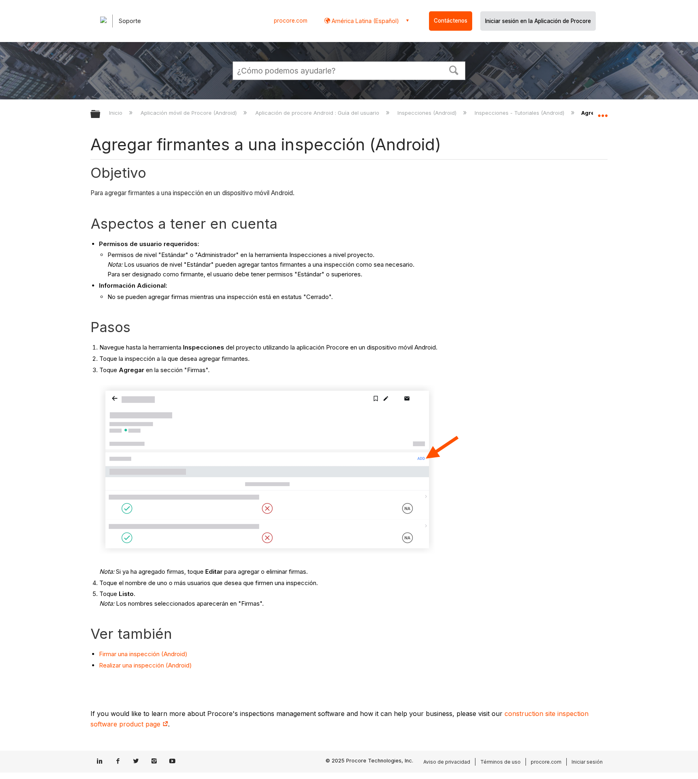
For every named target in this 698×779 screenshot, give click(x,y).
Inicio (116, 112)
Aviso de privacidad (446, 762)
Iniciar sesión (587, 762)
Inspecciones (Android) (427, 112)
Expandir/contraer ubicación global (603, 112)
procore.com (290, 20)
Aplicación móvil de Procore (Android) (189, 112)
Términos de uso (500, 762)
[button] (454, 69)
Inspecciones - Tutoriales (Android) (520, 112)
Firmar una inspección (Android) (143, 654)
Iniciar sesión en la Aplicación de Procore (538, 21)
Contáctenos (450, 20)
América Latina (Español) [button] (364, 20)
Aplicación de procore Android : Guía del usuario (318, 112)
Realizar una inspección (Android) (145, 665)
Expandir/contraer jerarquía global (100, 114)
